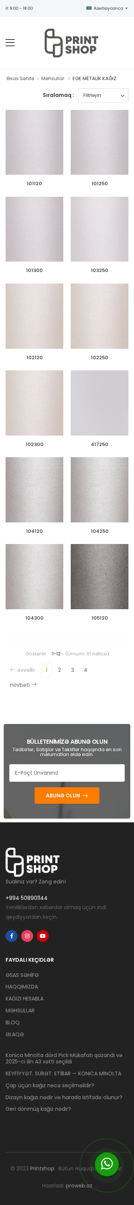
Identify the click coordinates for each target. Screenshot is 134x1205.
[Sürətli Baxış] (40, 167)
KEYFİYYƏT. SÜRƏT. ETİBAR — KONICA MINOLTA (63, 1073)
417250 (99, 444)
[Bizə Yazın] (107, 1164)
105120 (100, 618)
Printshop (42, 1168)
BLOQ (13, 1022)
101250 (100, 183)
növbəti (20, 685)
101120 (34, 183)
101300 (34, 270)
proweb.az (79, 1185)
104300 (34, 618)
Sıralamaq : (58, 95)
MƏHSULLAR (20, 1010)
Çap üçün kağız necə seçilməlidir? (50, 1085)
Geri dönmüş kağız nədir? (38, 1109)
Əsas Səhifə (20, 78)
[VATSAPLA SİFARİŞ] (29, 167)
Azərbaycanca (108, 8)
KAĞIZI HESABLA (25, 998)
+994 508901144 (27, 898)
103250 (99, 270)
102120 (34, 357)
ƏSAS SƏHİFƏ (22, 975)
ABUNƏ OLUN (63, 795)
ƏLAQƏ (15, 1034)
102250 (99, 357)
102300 (35, 444)
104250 (100, 531)
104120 (34, 531)
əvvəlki (26, 670)
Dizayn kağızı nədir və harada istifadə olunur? (64, 1097)
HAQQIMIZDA (22, 986)
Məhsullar (52, 78)
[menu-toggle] (10, 42)
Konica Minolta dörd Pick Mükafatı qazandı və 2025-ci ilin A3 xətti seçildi (64, 1058)
